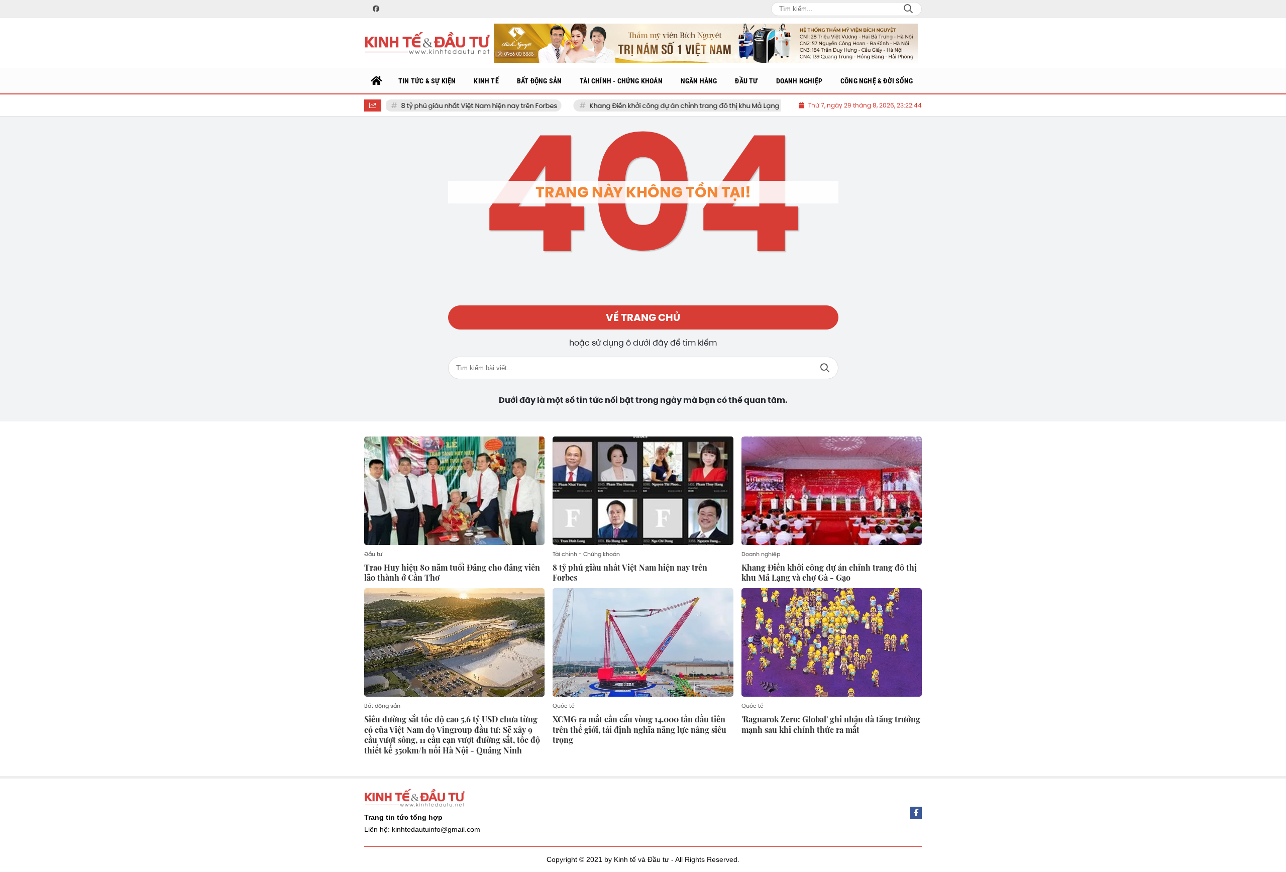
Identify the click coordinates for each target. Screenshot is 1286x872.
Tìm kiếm (824, 368)
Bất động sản (382, 705)
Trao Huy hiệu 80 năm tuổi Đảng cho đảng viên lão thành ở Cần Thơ (452, 572)
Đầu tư (373, 554)
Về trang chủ (643, 317)
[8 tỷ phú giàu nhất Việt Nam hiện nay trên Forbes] (643, 491)
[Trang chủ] (376, 80)
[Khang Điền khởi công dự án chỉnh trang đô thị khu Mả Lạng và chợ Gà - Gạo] (831, 491)
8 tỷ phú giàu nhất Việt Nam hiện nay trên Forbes (441, 105)
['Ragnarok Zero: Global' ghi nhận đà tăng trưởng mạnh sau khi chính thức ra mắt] (831, 642)
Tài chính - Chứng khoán (586, 554)
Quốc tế (564, 705)
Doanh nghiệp (760, 554)
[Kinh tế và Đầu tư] (427, 43)
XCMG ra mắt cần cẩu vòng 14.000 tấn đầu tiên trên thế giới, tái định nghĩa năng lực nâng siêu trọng (639, 729)
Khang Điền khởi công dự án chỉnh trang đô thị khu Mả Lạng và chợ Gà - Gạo (674, 105)
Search (908, 9)
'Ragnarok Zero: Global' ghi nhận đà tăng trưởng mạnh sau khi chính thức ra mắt (830, 724)
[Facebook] (916, 813)
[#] (706, 43)
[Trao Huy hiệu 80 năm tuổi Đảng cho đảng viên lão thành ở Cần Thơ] (454, 491)
